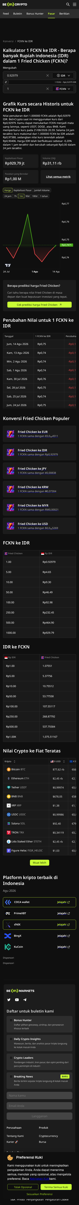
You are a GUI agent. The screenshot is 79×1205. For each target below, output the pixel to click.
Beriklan (64, 13)
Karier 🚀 (12, 1142)
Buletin (17, 13)
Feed (6, 13)
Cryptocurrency (48, 1136)
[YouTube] (17, 1000)
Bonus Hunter (35, 13)
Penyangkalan (35, 1199)
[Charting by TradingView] (8, 265)
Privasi (21, 1199)
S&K (12, 1199)
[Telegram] (25, 1000)
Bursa (42, 1142)
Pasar (51, 13)
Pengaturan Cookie (57, 1199)
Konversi (8, 41)
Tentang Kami (15, 1136)
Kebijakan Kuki (39, 1179)
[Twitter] (9, 1000)
